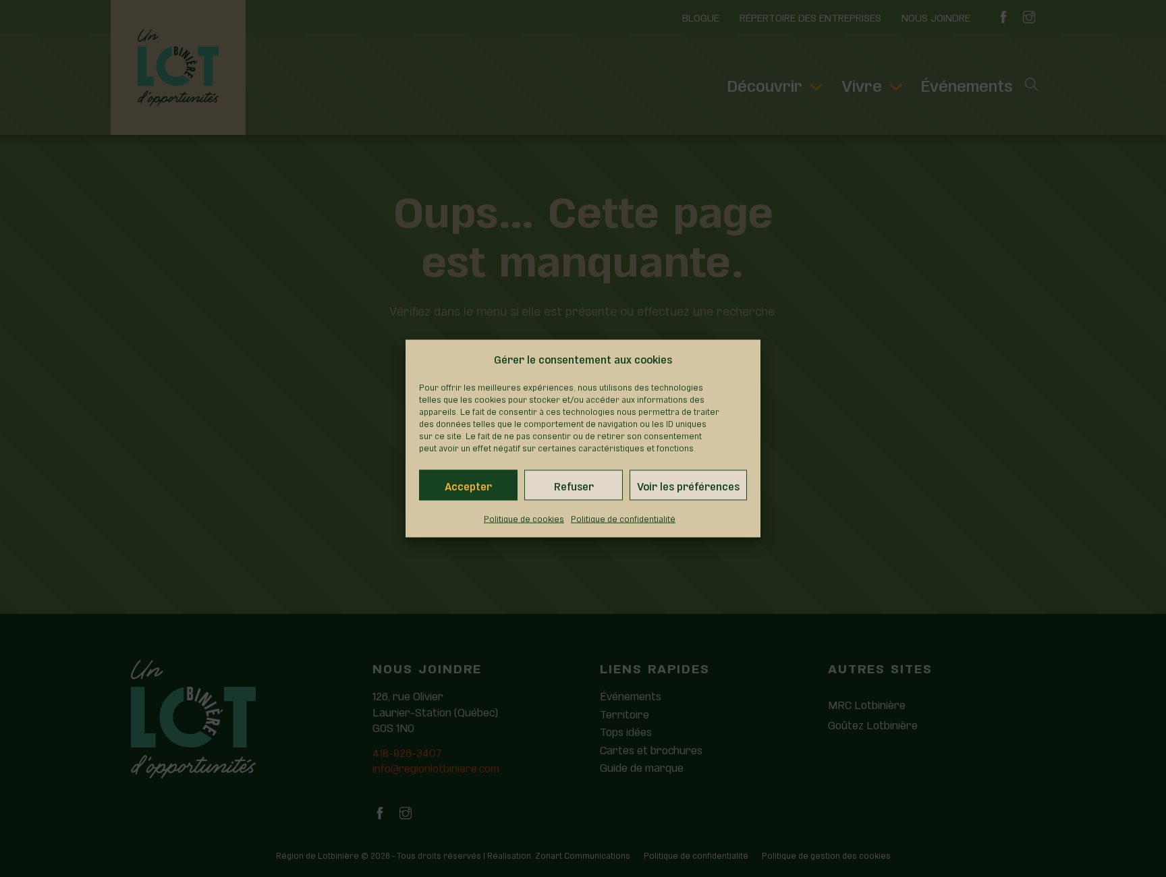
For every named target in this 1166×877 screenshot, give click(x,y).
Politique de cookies (524, 518)
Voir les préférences (688, 485)
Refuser (574, 485)
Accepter (468, 485)
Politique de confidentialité (623, 518)
